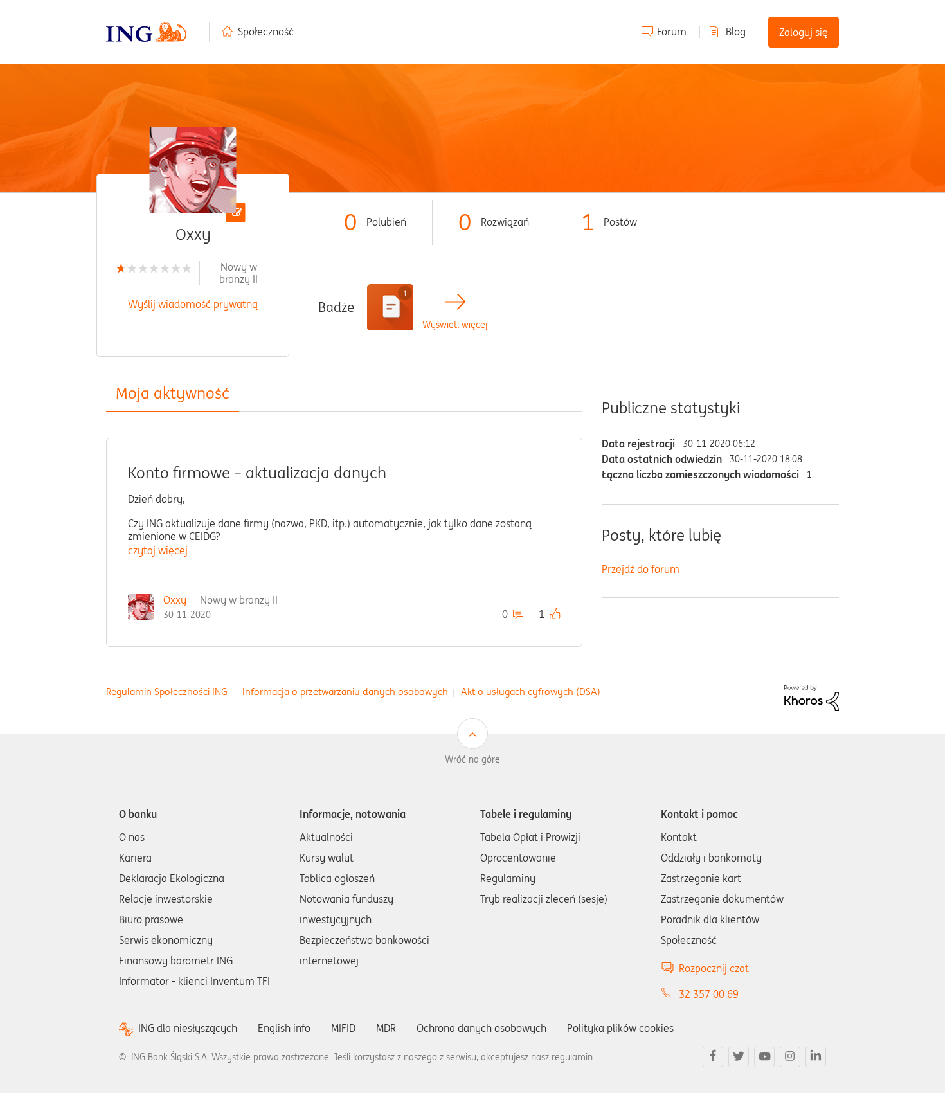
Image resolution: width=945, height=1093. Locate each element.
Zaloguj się (803, 32)
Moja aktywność (173, 393)
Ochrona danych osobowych (481, 1028)
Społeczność (266, 31)
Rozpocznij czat (714, 968)
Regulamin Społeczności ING (167, 691)
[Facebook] (713, 1057)
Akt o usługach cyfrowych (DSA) (530, 691)
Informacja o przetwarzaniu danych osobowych (345, 691)
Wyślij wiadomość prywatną (193, 304)
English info (284, 1028)
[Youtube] (764, 1057)
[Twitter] (738, 1057)
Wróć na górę (472, 759)
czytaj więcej (158, 550)
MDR (386, 1028)
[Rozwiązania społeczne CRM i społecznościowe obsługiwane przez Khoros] (811, 697)
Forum (672, 31)
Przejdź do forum (641, 569)
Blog (736, 31)
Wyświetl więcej (454, 325)
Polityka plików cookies (620, 1028)
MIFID (343, 1028)
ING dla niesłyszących (187, 1028)
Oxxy (174, 599)
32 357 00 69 (709, 994)
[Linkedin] (816, 1057)
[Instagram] (790, 1057)
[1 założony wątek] (390, 307)
